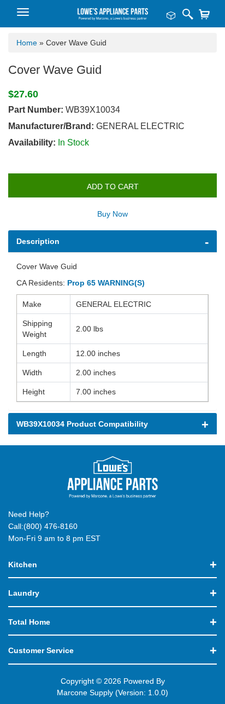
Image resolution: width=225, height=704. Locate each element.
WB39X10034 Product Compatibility (82, 424)
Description (38, 241)
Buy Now (112, 214)
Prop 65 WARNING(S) (106, 282)
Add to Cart (113, 186)
